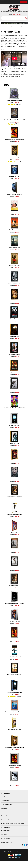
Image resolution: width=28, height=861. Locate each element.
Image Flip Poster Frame (14, 212)
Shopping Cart (4, 808)
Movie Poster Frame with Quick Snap (14, 100)
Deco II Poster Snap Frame (14, 478)
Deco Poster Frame (14, 318)
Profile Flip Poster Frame (14, 229)
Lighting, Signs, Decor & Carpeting (14, 26)
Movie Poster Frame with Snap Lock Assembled (14, 119)
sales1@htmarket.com (6, 842)
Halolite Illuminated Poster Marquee (14, 692)
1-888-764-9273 (17, 14)
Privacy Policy (4, 815)
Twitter (24, 845)
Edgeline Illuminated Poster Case (14, 674)
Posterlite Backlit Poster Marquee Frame (14, 157)
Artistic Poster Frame (14, 550)
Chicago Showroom (5, 800)
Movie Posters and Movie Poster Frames (14, 26)
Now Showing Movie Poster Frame (14, 496)
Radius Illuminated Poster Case (14, 783)
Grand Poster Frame (14, 567)
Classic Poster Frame (14, 389)
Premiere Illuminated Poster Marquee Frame (14, 747)
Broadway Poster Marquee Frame (14, 194)
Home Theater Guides (6, 812)
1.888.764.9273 (6, 830)
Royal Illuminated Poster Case (14, 729)
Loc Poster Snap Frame (14, 176)
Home (2, 26)
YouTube (22, 845)
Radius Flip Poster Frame (14, 247)
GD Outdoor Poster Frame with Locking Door (14, 603)
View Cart (23, 2)
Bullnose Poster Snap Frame (14, 283)
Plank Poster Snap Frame (14, 621)
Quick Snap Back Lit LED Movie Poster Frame (14, 139)
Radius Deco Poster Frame (14, 461)
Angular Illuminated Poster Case (14, 765)
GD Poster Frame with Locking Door (14, 514)
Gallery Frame (14, 532)
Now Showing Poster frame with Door (14, 639)
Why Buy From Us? (5, 819)
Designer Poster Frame (14, 372)
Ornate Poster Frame (14, 443)
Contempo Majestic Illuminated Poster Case (14, 711)
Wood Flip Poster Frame (14, 265)
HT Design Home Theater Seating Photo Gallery (12, 823)
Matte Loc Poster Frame (14, 425)
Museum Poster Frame (14, 336)
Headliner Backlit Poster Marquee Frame (14, 656)
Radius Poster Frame (14, 300)
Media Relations (5, 796)
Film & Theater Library (6, 804)
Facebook (27, 845)
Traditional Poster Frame (14, 354)
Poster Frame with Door (14, 585)
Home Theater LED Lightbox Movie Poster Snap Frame (14, 407)
